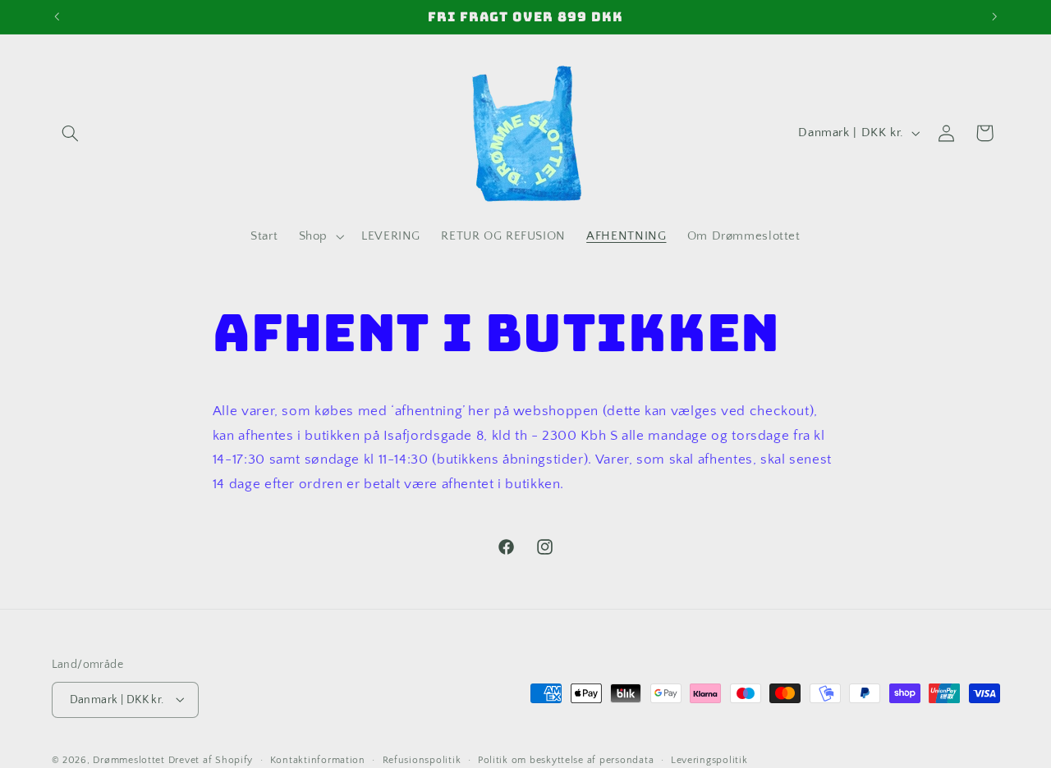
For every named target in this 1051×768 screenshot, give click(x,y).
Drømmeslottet (129, 759)
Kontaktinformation (317, 759)
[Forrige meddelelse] (57, 16)
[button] (70, 133)
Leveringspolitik (709, 759)
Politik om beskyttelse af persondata (566, 759)
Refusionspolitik (422, 759)
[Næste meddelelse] (994, 16)
